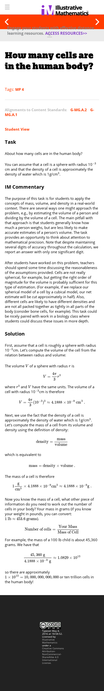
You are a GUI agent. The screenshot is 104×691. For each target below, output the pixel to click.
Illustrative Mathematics (49, 641)
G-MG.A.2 (78, 109)
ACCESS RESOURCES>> (66, 33)
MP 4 (19, 89)
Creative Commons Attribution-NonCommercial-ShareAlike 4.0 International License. (53, 656)
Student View (17, 129)
